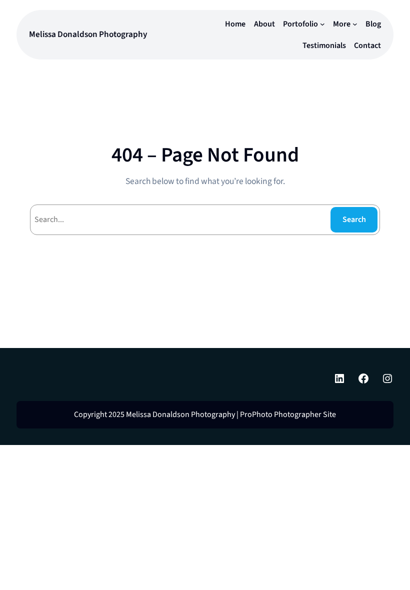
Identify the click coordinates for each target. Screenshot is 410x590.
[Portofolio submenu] (322, 24)
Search (354, 219)
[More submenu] (355, 24)
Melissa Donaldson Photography (88, 34)
